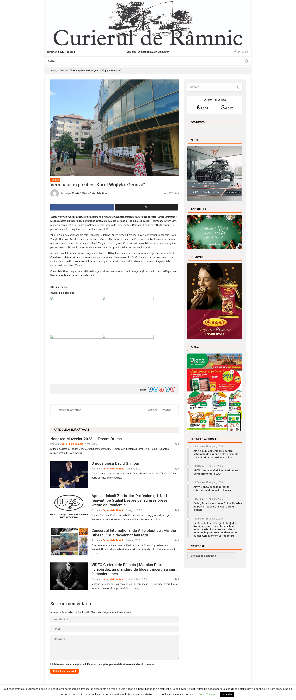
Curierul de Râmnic (99, 193)
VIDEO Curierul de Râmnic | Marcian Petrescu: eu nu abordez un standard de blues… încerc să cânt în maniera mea (134, 569)
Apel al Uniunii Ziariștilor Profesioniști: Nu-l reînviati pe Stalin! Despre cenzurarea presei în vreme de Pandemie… (131, 500)
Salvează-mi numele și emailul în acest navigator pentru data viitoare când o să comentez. (104, 664)
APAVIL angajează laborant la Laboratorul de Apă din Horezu (212, 488)
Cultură (64, 70)
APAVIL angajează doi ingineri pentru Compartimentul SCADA (216, 472)
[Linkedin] (167, 389)
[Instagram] (246, 51)
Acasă (51, 61)
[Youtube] (242, 51)
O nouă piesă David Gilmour (115, 463)
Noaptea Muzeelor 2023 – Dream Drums (86, 439)
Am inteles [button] (227, 694)
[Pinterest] (172, 389)
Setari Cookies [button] (207, 694)
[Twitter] (239, 51)
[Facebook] (235, 51)
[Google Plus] (161, 389)
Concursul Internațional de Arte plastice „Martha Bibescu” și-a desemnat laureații (133, 532)
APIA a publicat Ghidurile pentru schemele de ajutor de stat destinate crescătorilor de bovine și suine (215, 454)
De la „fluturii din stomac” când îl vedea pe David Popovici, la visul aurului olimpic (217, 506)
